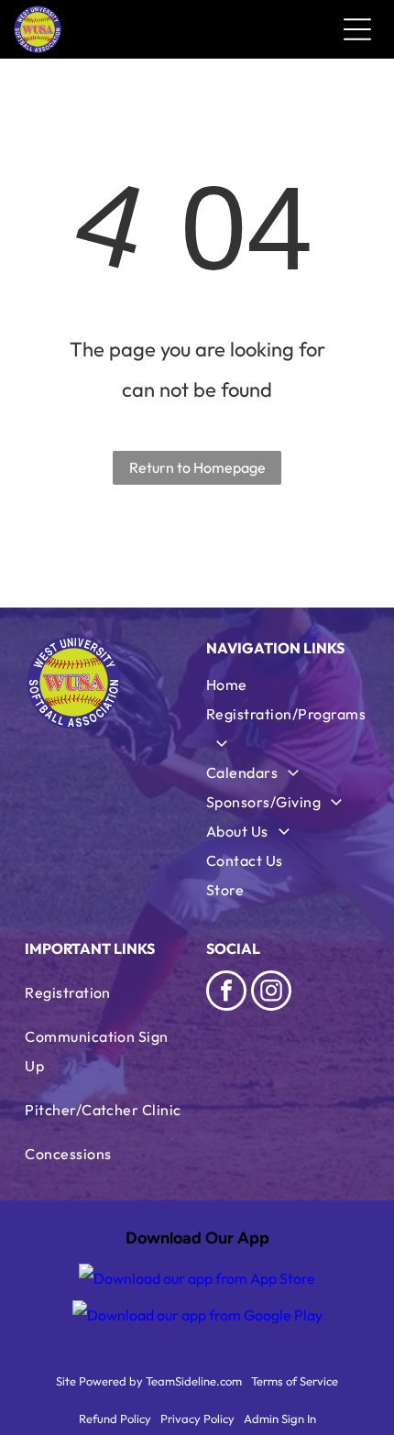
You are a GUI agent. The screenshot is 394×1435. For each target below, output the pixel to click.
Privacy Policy (197, 1418)
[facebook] (226, 992)
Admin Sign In (280, 1418)
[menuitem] (287, 684)
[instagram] (271, 992)
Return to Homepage (197, 467)
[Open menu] (357, 29)
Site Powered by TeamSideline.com (149, 1381)
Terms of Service (294, 1381)
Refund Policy (115, 1418)
